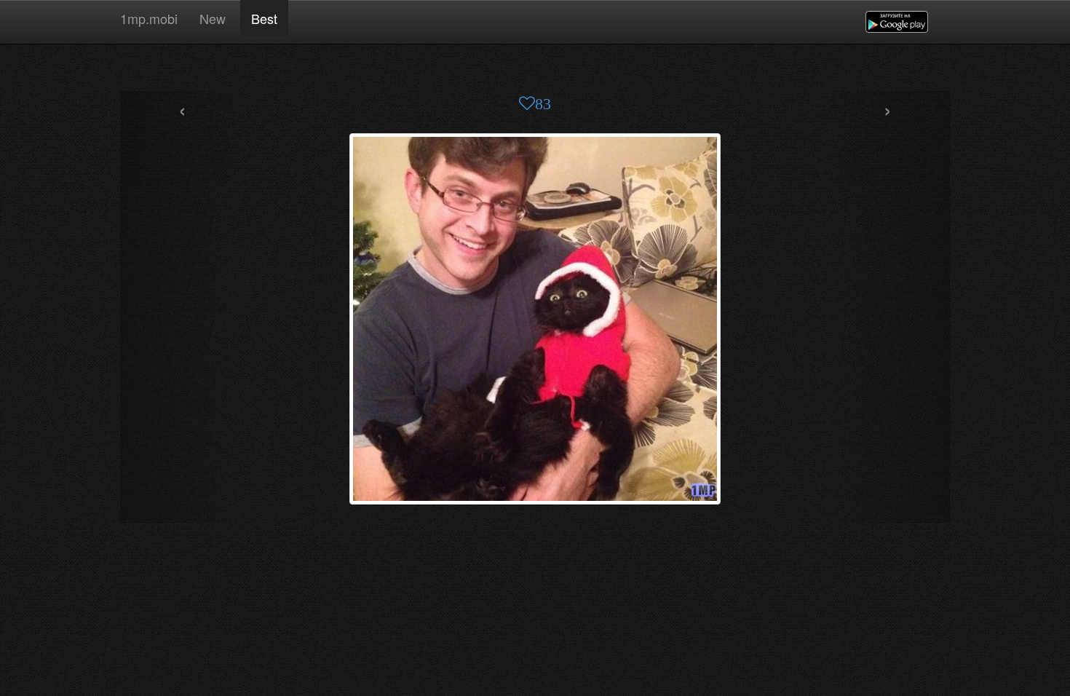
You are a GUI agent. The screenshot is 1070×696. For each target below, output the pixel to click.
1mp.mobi (149, 18)
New (214, 18)
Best (264, 18)
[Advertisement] (535, 69)
